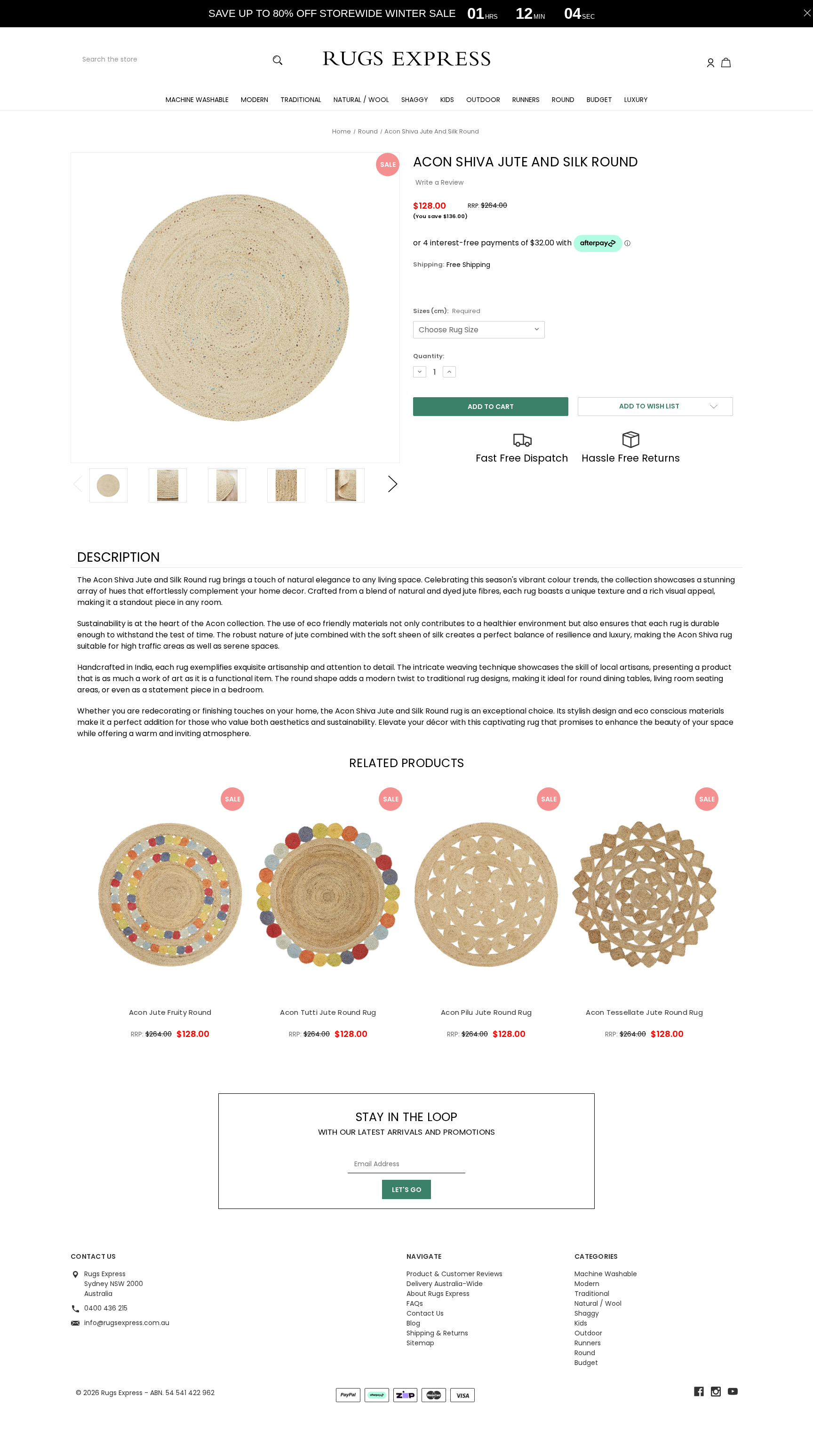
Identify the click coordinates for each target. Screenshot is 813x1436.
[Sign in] (710, 63)
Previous (77, 484)
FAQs (414, 1303)
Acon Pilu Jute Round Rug (486, 1012)
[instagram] (716, 1392)
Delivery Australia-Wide (444, 1283)
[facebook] (699, 1392)
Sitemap (420, 1343)
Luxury (636, 99)
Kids (447, 99)
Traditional (300, 99)
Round (563, 99)
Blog (413, 1323)
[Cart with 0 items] (726, 63)
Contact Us (425, 1313)
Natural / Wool (361, 99)
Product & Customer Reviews (454, 1274)
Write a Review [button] (439, 182)
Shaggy (414, 99)
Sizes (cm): (446, 310)
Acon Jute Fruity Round (170, 1012)
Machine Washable (197, 99)
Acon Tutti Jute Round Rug (328, 1012)
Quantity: (428, 356)
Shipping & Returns (437, 1333)
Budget (599, 99)
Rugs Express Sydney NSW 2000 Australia (113, 1283)
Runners (526, 99)
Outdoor (483, 99)
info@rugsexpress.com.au (126, 1322)
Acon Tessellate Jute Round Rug (644, 1012)
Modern (254, 99)
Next (392, 484)
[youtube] (733, 1392)
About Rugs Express (438, 1293)
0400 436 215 (106, 1308)
